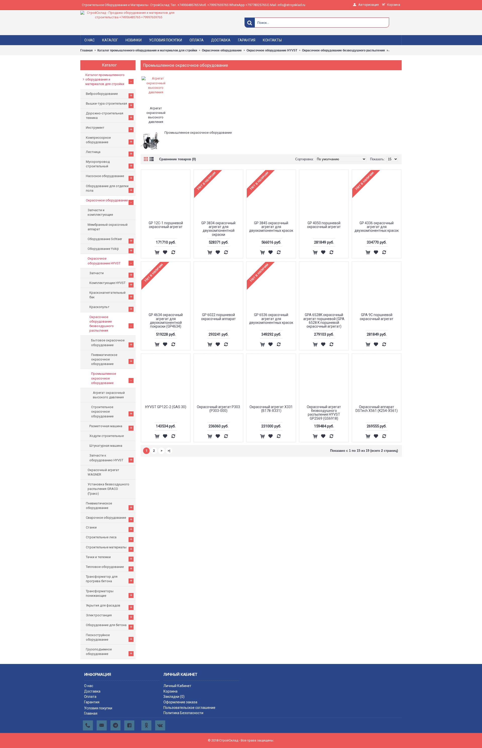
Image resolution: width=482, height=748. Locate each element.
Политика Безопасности (183, 713)
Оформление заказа (180, 702)
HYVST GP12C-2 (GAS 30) (165, 407)
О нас (88, 686)
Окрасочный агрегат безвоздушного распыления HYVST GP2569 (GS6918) (324, 412)
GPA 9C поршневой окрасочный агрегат (376, 317)
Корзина (170, 691)
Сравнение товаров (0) (177, 159)
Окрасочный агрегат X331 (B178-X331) (271, 409)
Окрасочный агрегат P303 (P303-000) (218, 409)
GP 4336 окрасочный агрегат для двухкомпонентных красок (376, 227)
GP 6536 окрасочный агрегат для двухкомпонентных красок (271, 319)
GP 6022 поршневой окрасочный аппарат (218, 317)
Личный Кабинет (177, 686)
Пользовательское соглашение (189, 708)
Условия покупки (98, 708)
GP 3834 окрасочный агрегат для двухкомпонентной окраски (218, 229)
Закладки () (174, 697)
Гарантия (91, 702)
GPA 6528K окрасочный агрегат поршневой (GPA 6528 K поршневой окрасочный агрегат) (323, 320)
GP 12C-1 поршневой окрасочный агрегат (166, 225)
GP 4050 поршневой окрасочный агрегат (324, 225)
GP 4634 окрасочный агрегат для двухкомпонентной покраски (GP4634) (166, 320)
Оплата (90, 697)
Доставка (92, 691)
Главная (90, 713)
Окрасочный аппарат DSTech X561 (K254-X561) (376, 409)
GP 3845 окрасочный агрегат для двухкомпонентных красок (271, 227)
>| (169, 451)
